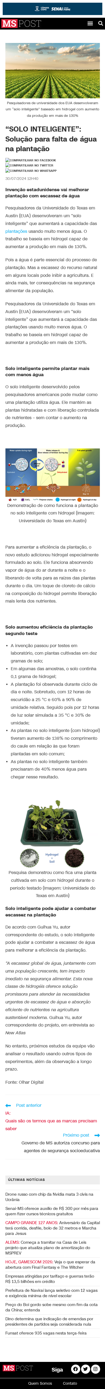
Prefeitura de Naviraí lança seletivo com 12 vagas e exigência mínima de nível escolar (51, 1293)
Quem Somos (40, 1383)
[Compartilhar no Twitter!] (29, 165)
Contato (70, 1383)
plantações (16, 231)
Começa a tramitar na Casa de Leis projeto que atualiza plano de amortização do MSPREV (47, 1248)
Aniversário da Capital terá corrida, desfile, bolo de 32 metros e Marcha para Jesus (52, 1228)
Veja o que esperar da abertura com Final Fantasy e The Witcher (50, 1264)
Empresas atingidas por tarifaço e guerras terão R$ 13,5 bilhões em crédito (49, 1279)
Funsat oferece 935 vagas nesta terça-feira (46, 1333)
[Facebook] (75, 1369)
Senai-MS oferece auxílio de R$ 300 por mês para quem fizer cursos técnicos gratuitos (51, 1211)
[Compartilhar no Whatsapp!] (31, 171)
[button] (90, 23)
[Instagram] (95, 1369)
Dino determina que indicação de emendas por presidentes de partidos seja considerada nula (49, 1321)
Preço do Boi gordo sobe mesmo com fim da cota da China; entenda (51, 1307)
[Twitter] (85, 1369)
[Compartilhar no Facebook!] (30, 160)
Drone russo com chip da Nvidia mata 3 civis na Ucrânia (49, 1197)
